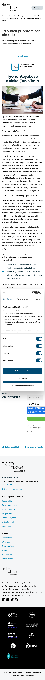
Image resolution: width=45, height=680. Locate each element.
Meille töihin (7, 554)
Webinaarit (6, 542)
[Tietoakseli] (10, 7)
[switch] (39, 346)
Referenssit (7, 538)
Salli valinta (22, 378)
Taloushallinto (7, 501)
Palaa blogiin (22, 56)
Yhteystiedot (7, 559)
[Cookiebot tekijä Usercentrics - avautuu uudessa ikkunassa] (32, 292)
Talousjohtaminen (9, 505)
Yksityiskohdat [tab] (22, 299)
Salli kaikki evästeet (22, 371)
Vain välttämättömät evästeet (22, 386)
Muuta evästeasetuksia (23, 676)
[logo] (13, 615)
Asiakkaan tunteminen (12, 489)
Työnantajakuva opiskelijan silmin (22, 78)
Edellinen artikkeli (10, 447)
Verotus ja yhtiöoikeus (11, 518)
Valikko (37, 8)
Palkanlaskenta (8, 509)
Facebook (7, 599)
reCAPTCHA (33, 404)
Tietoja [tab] (37, 299)
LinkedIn (3, 599)
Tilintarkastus (7, 526)
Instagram (16, 599)
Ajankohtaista (8, 546)
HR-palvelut (7, 513)
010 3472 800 (8, 484)
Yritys (4, 550)
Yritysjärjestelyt (8, 522)
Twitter (12, 599)
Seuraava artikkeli (34, 447)
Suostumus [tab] (7, 299)
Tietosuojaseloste (33, 672)
